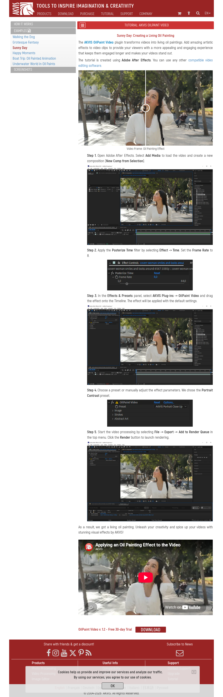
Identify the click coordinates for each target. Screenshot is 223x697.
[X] (73, 653)
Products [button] (44, 14)
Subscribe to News (180, 644)
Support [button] (126, 14)
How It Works (23, 24)
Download (66, 14)
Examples (21, 31)
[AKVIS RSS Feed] (88, 653)
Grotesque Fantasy (26, 42)
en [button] (206, 13)
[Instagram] (55, 653)
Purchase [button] (87, 14)
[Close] (194, 672)
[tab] (43, 24)
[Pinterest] (81, 653)
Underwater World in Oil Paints (34, 64)
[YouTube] (64, 653)
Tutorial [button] (107, 14)
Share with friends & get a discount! (69, 644)
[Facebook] (48, 653)
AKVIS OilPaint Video (98, 42)
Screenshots (23, 69)
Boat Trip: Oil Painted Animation (34, 58)
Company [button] (145, 14)
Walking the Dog (24, 37)
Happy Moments (24, 53)
